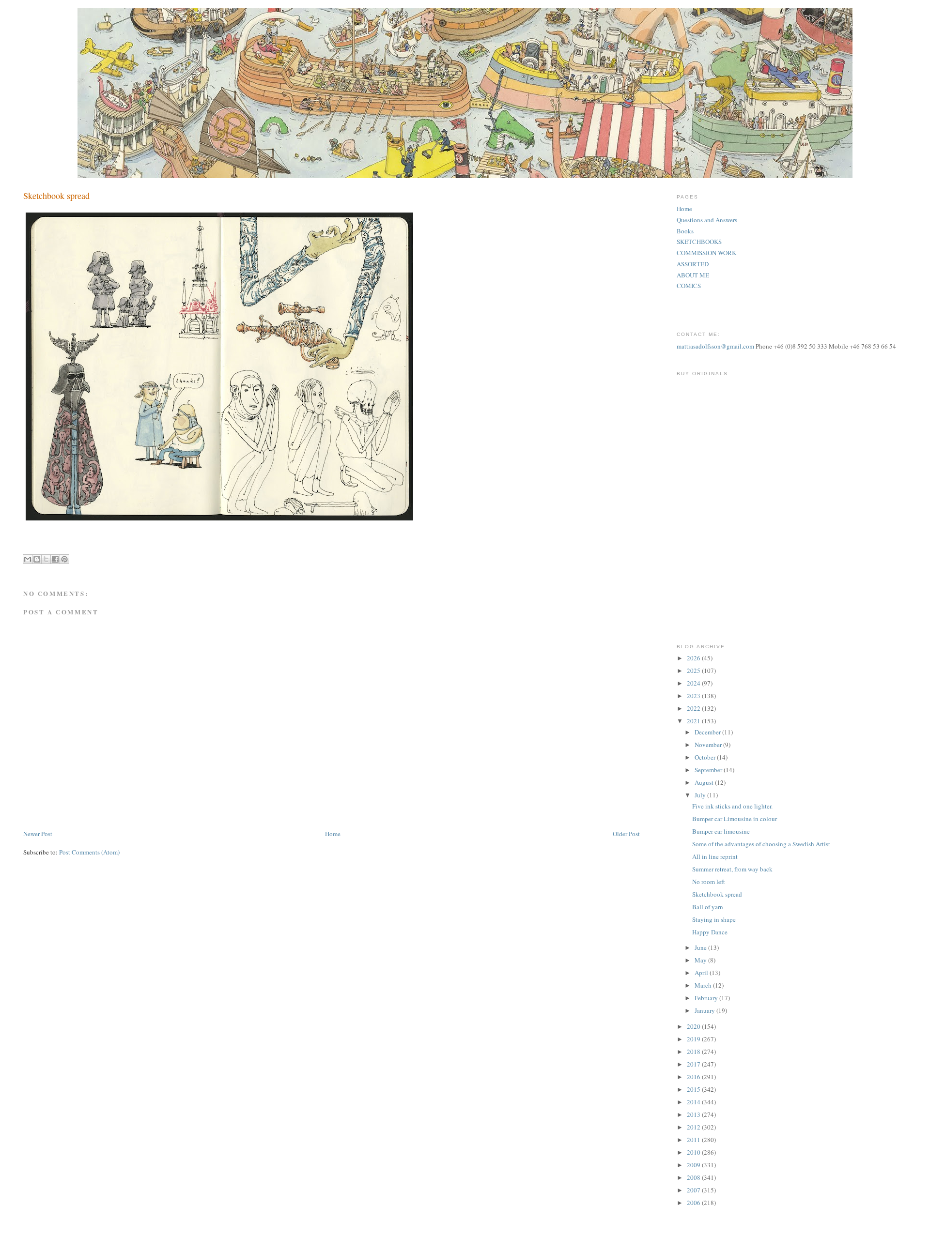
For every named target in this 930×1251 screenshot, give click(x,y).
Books (685, 231)
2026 (694, 658)
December (708, 732)
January (705, 1010)
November (709, 744)
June (701, 947)
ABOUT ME (693, 275)
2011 (694, 1139)
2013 (694, 1114)
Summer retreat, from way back (732, 869)
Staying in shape (714, 919)
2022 (694, 708)
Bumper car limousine (721, 831)
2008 (694, 1177)
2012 (694, 1127)
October (706, 757)
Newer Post (37, 833)
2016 (694, 1076)
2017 (694, 1064)
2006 (694, 1202)
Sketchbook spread (717, 894)
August (705, 782)
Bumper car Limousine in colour (734, 818)
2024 (694, 683)
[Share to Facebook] (55, 559)
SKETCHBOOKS (699, 241)
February (707, 997)
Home (333, 833)
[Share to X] (46, 559)
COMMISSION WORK (706, 252)
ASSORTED (693, 263)
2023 (694, 695)
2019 (694, 1039)
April (702, 972)
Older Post (626, 833)
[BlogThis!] (37, 559)
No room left (708, 881)
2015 (694, 1089)
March (704, 985)
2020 (694, 1026)
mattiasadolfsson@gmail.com (715, 346)
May (701, 960)
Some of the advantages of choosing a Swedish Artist (761, 843)
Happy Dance (710, 932)
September (709, 769)
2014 (694, 1102)
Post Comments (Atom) (89, 852)
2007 (694, 1190)
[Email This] (27, 559)
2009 (694, 1164)
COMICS (689, 285)
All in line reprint (715, 856)
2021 (694, 721)
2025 (694, 670)
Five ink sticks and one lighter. (732, 806)
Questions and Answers (707, 219)
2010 (694, 1152)
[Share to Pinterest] (64, 559)
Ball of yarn (707, 906)
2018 (694, 1051)
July (701, 795)
